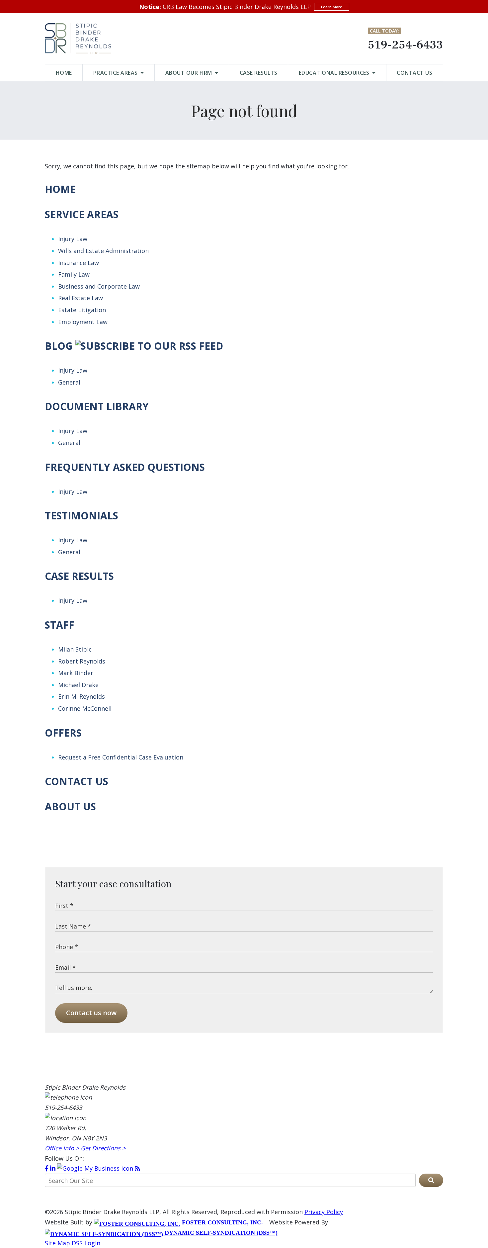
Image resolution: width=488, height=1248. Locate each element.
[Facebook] (47, 1168)
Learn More (331, 6)
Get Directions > (103, 1148)
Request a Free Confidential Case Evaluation (120, 757)
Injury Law (72, 239)
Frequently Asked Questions (125, 467)
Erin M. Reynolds (81, 696)
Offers (63, 733)
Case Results (259, 72)
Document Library (97, 406)
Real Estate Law (80, 298)
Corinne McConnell (85, 708)
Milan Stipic (75, 649)
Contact (414, 72)
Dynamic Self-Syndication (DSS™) (220, 1232)
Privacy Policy (323, 1212)
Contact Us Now (91, 1012)
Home (64, 72)
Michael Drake (78, 685)
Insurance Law (78, 263)
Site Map (57, 1243)
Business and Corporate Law (99, 286)
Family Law (74, 274)
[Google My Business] (96, 1168)
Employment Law (83, 322)
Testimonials (81, 515)
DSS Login (86, 1243)
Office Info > (62, 1148)
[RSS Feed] (137, 1168)
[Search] (431, 1180)
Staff (59, 625)
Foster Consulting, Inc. (221, 1222)
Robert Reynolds (81, 661)
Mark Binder (75, 673)
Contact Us (76, 781)
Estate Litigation (82, 310)
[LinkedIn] (53, 1168)
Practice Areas (116, 72)
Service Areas (82, 214)
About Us (70, 806)
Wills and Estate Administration (103, 251)
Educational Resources (335, 72)
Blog (59, 346)
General (69, 382)
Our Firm (189, 72)
